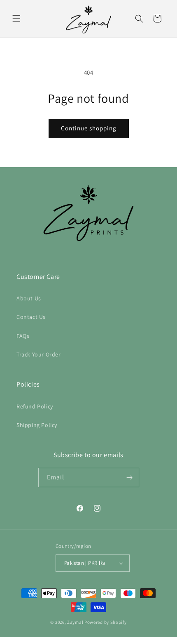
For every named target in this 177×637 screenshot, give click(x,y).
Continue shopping (88, 128)
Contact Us (31, 317)
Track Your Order (38, 354)
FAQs (22, 336)
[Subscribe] (130, 477)
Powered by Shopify (105, 622)
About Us (28, 298)
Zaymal (75, 622)
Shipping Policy (36, 425)
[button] (16, 18)
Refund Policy (34, 406)
